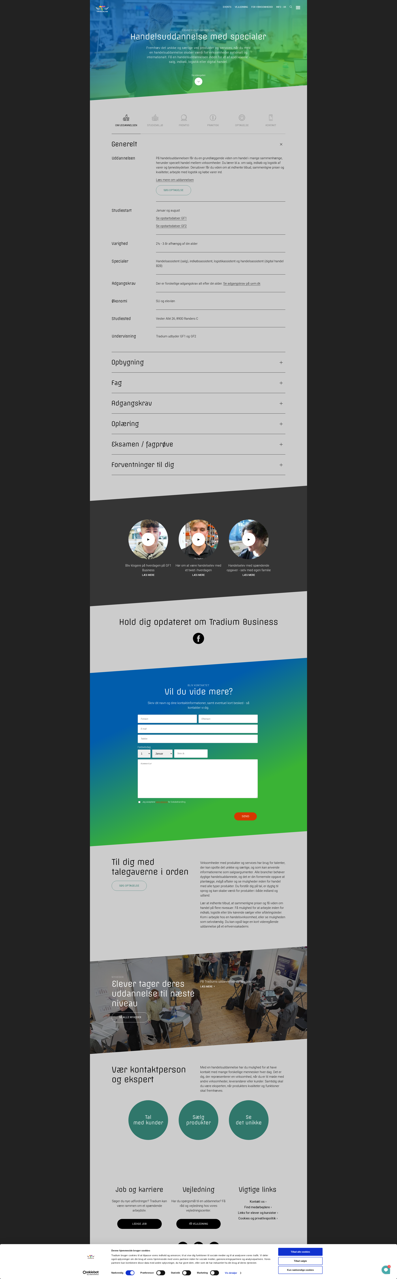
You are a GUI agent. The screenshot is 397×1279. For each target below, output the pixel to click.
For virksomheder (262, 7)
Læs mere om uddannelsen (175, 180)
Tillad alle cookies (300, 1251)
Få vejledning (198, 1223)
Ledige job (139, 1223)
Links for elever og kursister (257, 1213)
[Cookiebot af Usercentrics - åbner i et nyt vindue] (90, 1273)
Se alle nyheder (130, 1017)
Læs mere (148, 575)
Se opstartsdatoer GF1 (171, 218)
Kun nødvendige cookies (300, 1270)
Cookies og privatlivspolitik (257, 1218)
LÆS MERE (206, 986)
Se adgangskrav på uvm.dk (241, 283)
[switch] (160, 1272)
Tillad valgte (300, 1261)
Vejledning (241, 7)
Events (227, 7)
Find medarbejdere (257, 1207)
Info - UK (281, 7)
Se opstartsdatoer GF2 (171, 226)
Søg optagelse (173, 190)
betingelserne (162, 802)
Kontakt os (257, 1201)
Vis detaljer (231, 1273)
